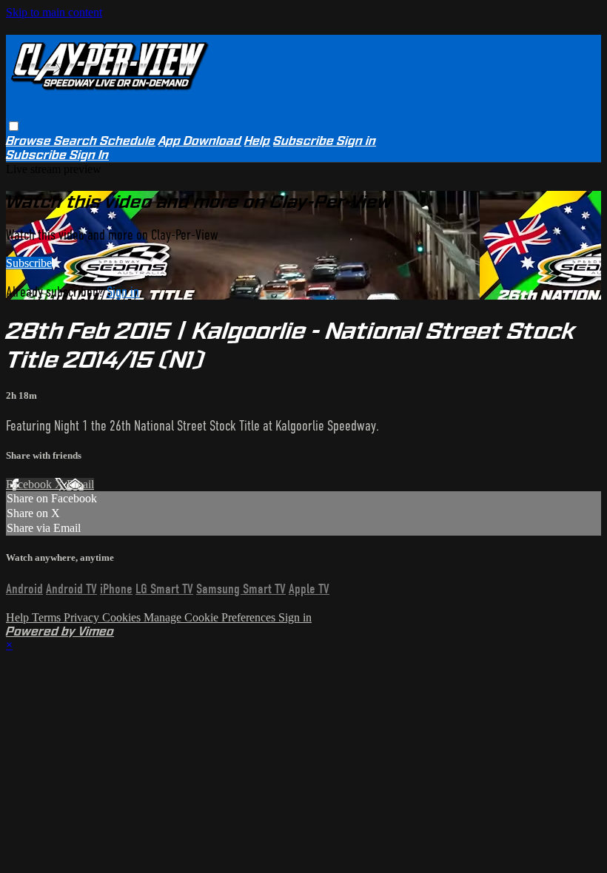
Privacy (83, 617)
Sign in (356, 141)
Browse (30, 141)
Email (80, 484)
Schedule (127, 141)
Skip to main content (54, 12)
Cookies (123, 617)
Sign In (89, 155)
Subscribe (29, 263)
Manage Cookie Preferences (211, 617)
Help (257, 141)
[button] (14, 126)
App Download (199, 141)
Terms (48, 617)
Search (77, 141)
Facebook (30, 484)
